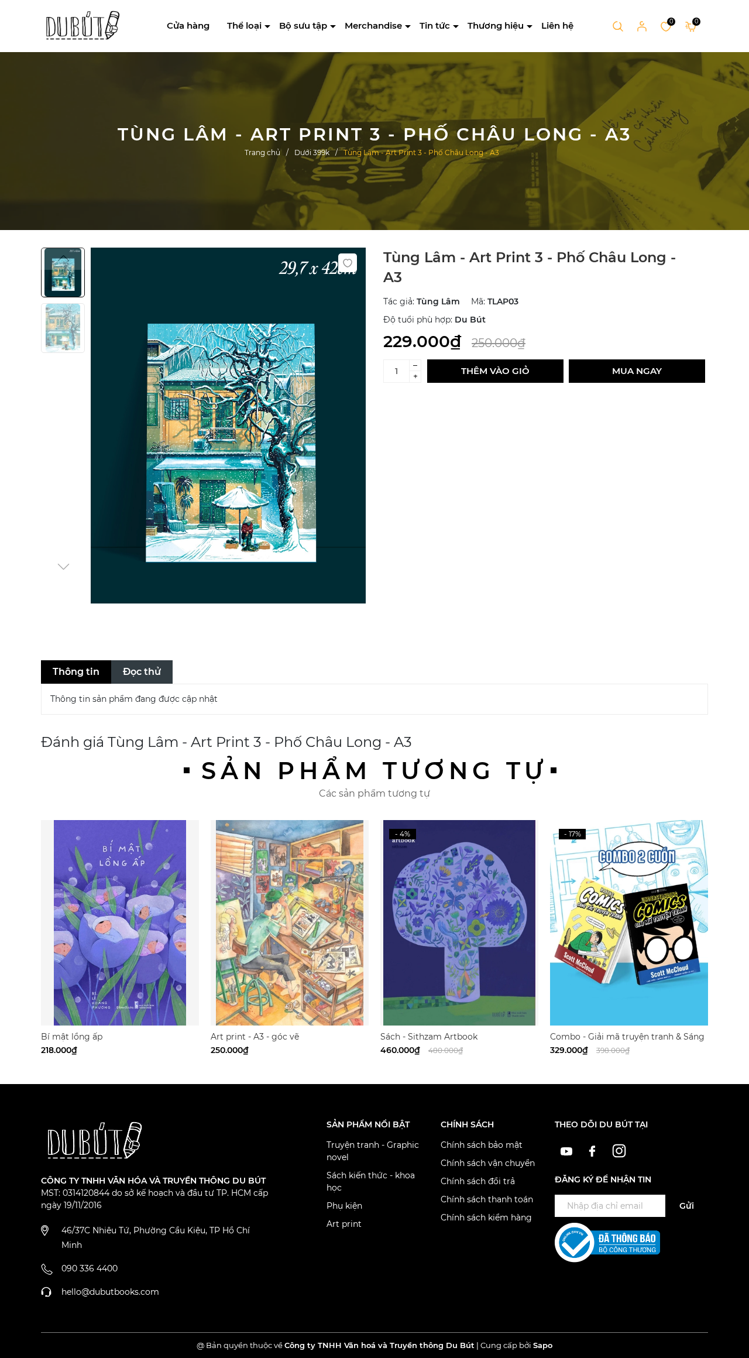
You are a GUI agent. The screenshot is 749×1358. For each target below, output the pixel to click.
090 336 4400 (89, 1268)
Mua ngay (637, 370)
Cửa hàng (188, 25)
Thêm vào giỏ (495, 370)
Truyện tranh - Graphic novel (373, 1151)
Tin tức (435, 25)
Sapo (542, 1345)
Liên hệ (557, 25)
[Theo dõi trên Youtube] (568, 1150)
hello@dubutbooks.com (110, 1292)
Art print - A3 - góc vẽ (255, 1036)
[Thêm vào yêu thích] (347, 262)
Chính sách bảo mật (482, 1145)
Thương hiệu (496, 25)
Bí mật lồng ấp (71, 1036)
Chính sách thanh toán (487, 1199)
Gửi (686, 1206)
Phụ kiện (344, 1206)
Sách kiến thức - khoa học (371, 1181)
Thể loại (244, 25)
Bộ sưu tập (303, 25)
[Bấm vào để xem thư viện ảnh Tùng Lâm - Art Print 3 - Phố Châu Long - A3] (228, 442)
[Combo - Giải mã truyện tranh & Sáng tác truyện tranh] (629, 923)
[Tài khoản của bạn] (642, 25)
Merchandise (373, 25)
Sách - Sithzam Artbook (428, 1036)
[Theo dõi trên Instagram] (619, 1150)
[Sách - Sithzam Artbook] (459, 923)
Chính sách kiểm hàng (486, 1217)
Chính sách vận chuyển (488, 1163)
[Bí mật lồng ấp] (120, 923)
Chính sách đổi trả (478, 1181)
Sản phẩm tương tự (374, 770)
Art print (344, 1224)
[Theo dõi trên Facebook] (594, 1150)
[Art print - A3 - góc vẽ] (290, 923)
